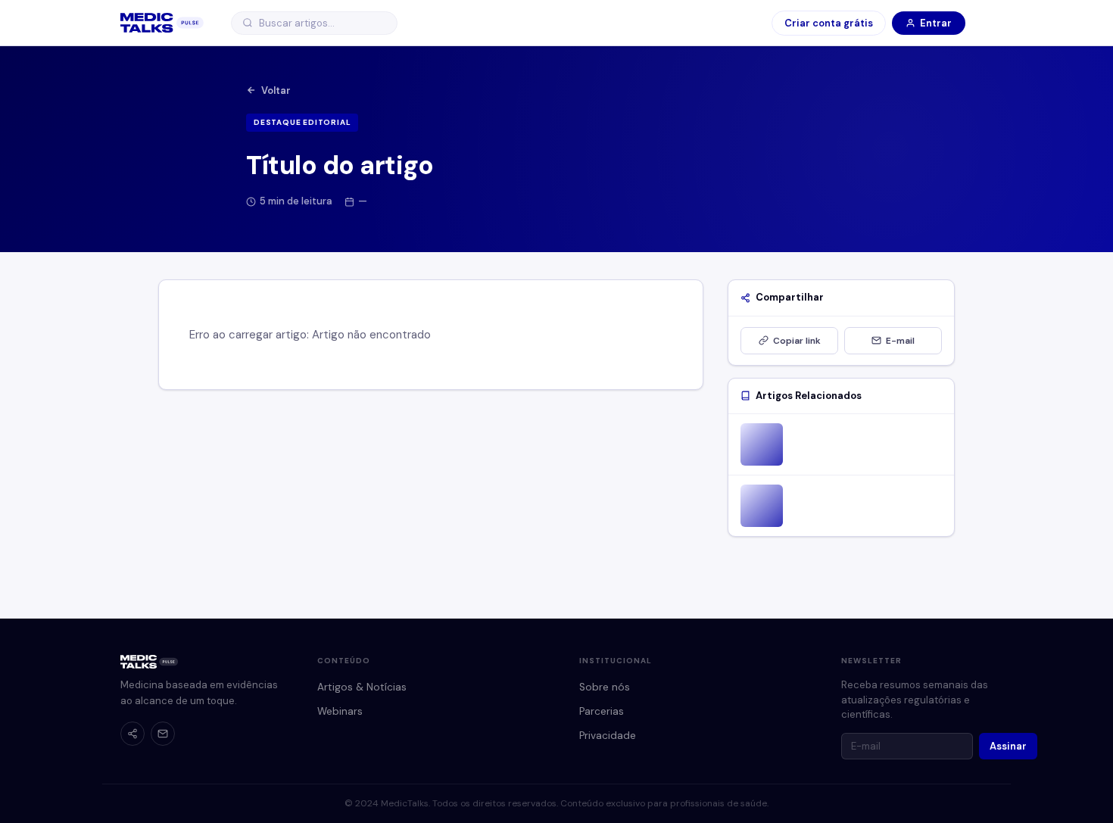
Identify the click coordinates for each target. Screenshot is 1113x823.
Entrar (936, 23)
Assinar (1008, 746)
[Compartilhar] (132, 734)
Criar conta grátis (828, 23)
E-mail (900, 341)
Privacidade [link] (607, 735)
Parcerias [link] (601, 711)
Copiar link (797, 341)
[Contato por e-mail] (163, 734)
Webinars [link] (340, 711)
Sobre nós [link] (604, 687)
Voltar (276, 90)
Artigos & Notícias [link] (362, 687)
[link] (162, 23)
